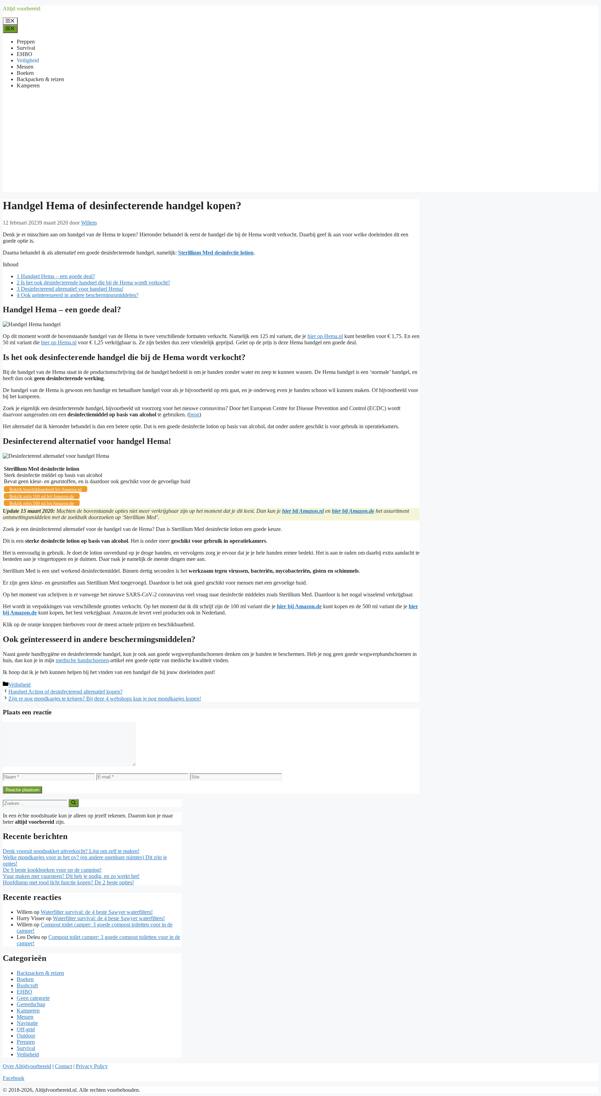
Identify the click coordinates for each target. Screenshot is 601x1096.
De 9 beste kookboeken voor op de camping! (52, 870)
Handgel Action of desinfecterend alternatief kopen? (65, 692)
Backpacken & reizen (40, 79)
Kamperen (28, 85)
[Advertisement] (300, 143)
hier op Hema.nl (325, 336)
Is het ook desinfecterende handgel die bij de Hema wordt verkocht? (93, 282)
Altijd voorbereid (21, 8)
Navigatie (27, 1023)
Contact (63, 1066)
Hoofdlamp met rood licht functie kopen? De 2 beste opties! (68, 882)
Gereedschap (31, 1004)
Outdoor (26, 1036)
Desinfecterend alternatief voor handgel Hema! (70, 289)
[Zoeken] (74, 803)
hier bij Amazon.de (353, 511)
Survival (26, 48)
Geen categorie (33, 998)
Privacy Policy (92, 1066)
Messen (25, 67)
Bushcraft (27, 985)
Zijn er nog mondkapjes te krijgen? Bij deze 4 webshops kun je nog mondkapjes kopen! (104, 699)
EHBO (24, 54)
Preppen (26, 42)
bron (194, 414)
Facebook (13, 1078)
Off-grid (26, 1029)
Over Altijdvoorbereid (27, 1066)
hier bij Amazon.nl (303, 511)
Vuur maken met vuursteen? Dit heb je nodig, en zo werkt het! (71, 876)
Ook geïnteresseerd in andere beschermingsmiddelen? (77, 295)
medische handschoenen (82, 660)
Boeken (25, 73)
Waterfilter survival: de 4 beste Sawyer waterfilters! (97, 912)
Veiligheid (28, 60)
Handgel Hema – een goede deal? (56, 276)
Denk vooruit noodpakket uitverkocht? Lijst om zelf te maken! (71, 851)
